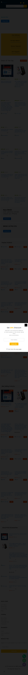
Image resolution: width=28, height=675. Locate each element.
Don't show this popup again (14, 349)
